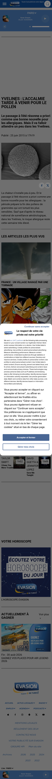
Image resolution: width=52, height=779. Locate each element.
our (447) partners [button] (16, 340)
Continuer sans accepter (36, 326)
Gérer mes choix (26, 446)
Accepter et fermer (26, 437)
